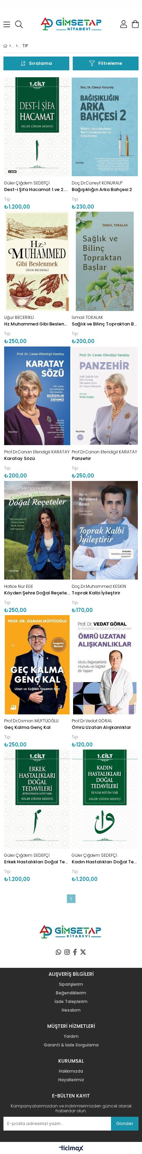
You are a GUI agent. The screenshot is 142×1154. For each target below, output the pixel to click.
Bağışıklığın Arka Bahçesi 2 (102, 186)
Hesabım (71, 1010)
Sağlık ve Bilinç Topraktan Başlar (105, 320)
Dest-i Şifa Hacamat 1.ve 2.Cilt (37, 186)
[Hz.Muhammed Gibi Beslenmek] (37, 261)
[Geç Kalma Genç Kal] (37, 664)
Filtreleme (110, 63)
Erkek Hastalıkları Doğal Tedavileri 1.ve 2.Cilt (37, 858)
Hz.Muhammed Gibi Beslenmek (37, 320)
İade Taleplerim (71, 1001)
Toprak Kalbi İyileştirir (99, 589)
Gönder (124, 1123)
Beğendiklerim (71, 993)
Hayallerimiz (71, 1079)
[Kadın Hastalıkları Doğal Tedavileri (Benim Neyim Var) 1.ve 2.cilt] (105, 799)
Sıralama (40, 63)
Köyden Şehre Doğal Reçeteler (37, 589)
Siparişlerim (71, 984)
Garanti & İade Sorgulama (71, 1045)
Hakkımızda (71, 1071)
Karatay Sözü (37, 455)
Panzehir (104, 455)
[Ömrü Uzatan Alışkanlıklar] (105, 664)
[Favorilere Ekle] (37, 144)
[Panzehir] (105, 395)
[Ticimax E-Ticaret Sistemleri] (71, 1148)
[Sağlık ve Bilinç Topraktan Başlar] (105, 261)
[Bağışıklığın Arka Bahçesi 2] (105, 127)
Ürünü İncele (51, 144)
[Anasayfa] (10, 46)
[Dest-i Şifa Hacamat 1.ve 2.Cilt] (37, 127)
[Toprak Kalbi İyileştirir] (105, 530)
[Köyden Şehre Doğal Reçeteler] (37, 530)
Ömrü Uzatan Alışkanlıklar (101, 724)
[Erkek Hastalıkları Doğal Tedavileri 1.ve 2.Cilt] (37, 799)
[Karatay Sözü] (37, 395)
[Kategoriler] (17, 46)
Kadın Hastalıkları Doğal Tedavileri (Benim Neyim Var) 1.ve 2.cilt (105, 858)
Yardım (71, 1036)
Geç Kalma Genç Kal (31, 724)
